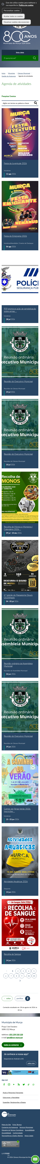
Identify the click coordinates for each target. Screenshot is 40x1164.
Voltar (8, 998)
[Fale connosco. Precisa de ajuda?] (20, 1159)
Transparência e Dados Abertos (12, 1136)
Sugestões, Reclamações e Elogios (14, 1102)
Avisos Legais (29, 1136)
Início (3, 73)
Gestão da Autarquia (9, 76)
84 (29, 976)
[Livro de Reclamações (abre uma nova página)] (9, 1114)
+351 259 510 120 (16, 1034)
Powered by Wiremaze (5, 1154)
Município (11, 73)
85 (34, 976)
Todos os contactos (11, 1045)
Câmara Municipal (24, 73)
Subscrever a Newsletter (11, 1097)
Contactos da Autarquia (10, 1127)
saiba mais (31, 1063)
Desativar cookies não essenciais (16, 22)
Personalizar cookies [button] (12, 10)
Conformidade (18, 1133)
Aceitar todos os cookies (13, 16)
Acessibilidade (29, 1130)
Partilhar (20, 998)
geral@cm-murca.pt (15, 1037)
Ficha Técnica (17, 1125)
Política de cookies (26, 5)
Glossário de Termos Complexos (12, 1130)
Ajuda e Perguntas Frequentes (13, 1092)
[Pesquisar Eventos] (35, 103)
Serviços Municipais (26, 1127)
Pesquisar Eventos (9, 96)
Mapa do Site (6, 1125)
